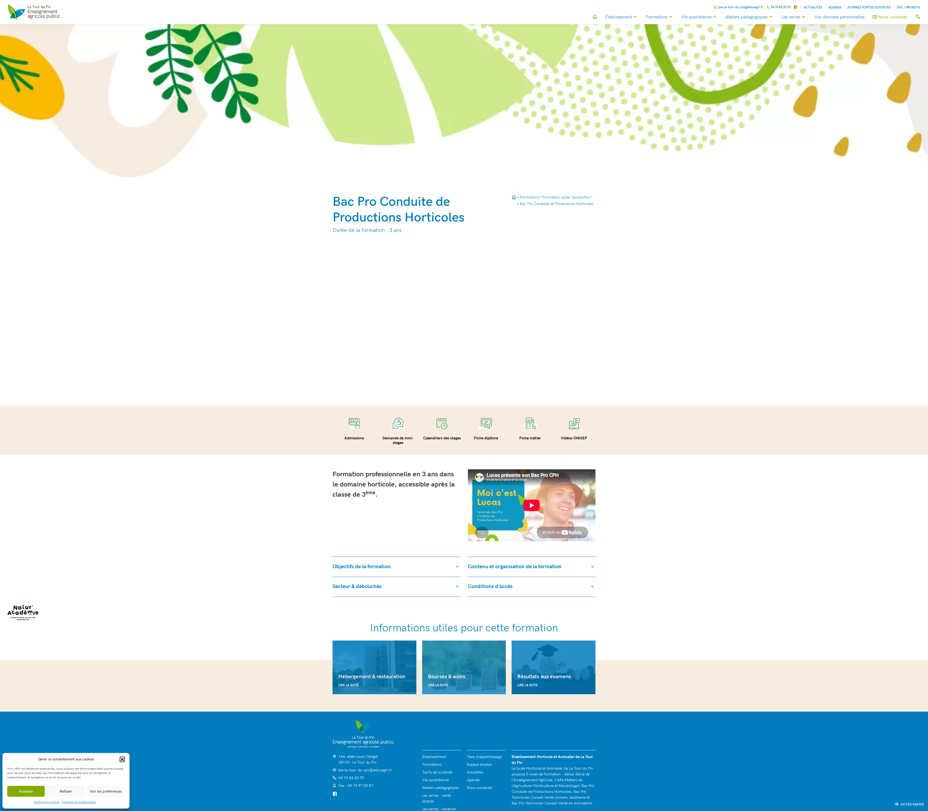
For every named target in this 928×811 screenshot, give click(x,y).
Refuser (66, 791)
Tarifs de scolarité (437, 772)
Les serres (791, 17)
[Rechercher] (917, 17)
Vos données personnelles (839, 17)
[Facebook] (796, 7)
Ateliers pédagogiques (746, 17)
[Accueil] (594, 17)
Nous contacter (480, 788)
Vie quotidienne (696, 17)
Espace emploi (479, 764)
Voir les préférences (106, 791)
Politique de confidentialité (79, 802)
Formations (656, 17)
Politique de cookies (46, 802)
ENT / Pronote (908, 7)
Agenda (834, 7)
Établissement (618, 17)
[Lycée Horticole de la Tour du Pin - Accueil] (514, 197)
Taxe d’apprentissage (484, 757)
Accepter (26, 791)
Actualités (813, 7)
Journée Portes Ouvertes (869, 7)
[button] (122, 759)
